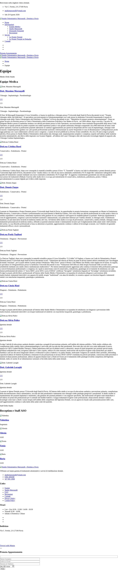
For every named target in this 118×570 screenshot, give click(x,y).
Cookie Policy (10, 500)
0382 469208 (9, 477)
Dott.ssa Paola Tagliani (11, 234)
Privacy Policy (10, 498)
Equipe (7, 488)
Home (7, 22)
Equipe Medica (14, 27)
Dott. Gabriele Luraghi (11, 367)
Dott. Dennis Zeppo (9, 187)
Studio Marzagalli (15, 29)
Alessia (3, 433)
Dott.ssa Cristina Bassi (10, 146)
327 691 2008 (10, 479)
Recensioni (13, 33)
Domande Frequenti (16, 31)
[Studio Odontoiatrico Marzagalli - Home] (19, 19)
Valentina (4, 420)
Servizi (7, 35)
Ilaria (2, 458)
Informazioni (9, 25)
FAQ (6, 492)
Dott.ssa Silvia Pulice (10, 320)
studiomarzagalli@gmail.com (15, 11)
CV (1, 99)
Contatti (7, 41)
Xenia (3, 446)
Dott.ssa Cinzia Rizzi (9, 285)
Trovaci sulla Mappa (7, 546)
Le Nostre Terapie (15, 37)
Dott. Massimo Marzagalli (12, 91)
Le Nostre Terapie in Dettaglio (20, 39)
